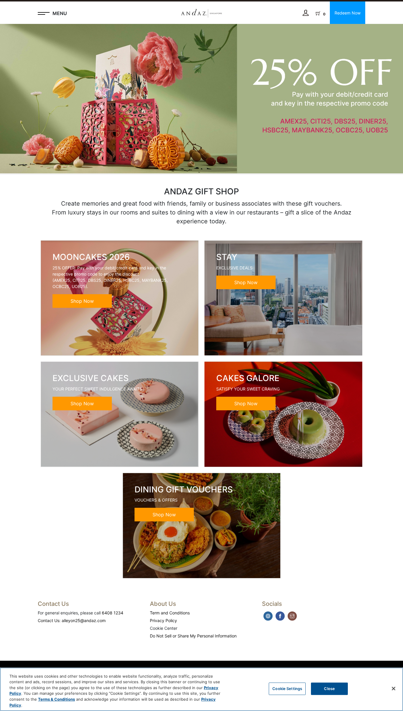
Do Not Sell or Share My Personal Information (193, 635)
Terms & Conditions (56, 699)
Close (329, 688)
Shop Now (82, 301)
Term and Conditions (170, 612)
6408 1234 (112, 612)
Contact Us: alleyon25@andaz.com (72, 620)
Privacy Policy (163, 620)
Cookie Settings (287, 688)
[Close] (393, 688)
